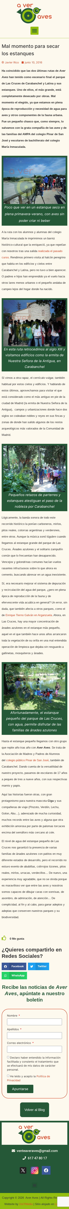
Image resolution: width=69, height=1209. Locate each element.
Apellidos (13, 1029)
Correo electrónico (19, 1043)
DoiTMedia (26, 1204)
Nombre (12, 1015)
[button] (34, 31)
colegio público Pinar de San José (27, 760)
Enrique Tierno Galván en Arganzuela (29, 615)
